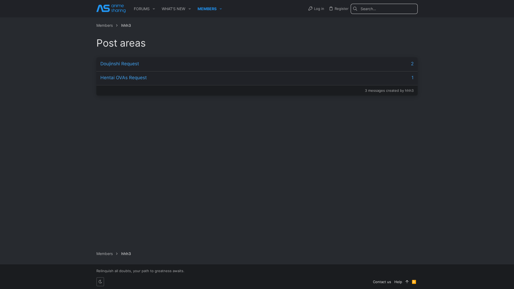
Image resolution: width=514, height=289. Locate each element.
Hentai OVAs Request (123, 77)
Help (398, 282)
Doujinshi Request (119, 63)
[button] (153, 9)
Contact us (382, 282)
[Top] (407, 282)
